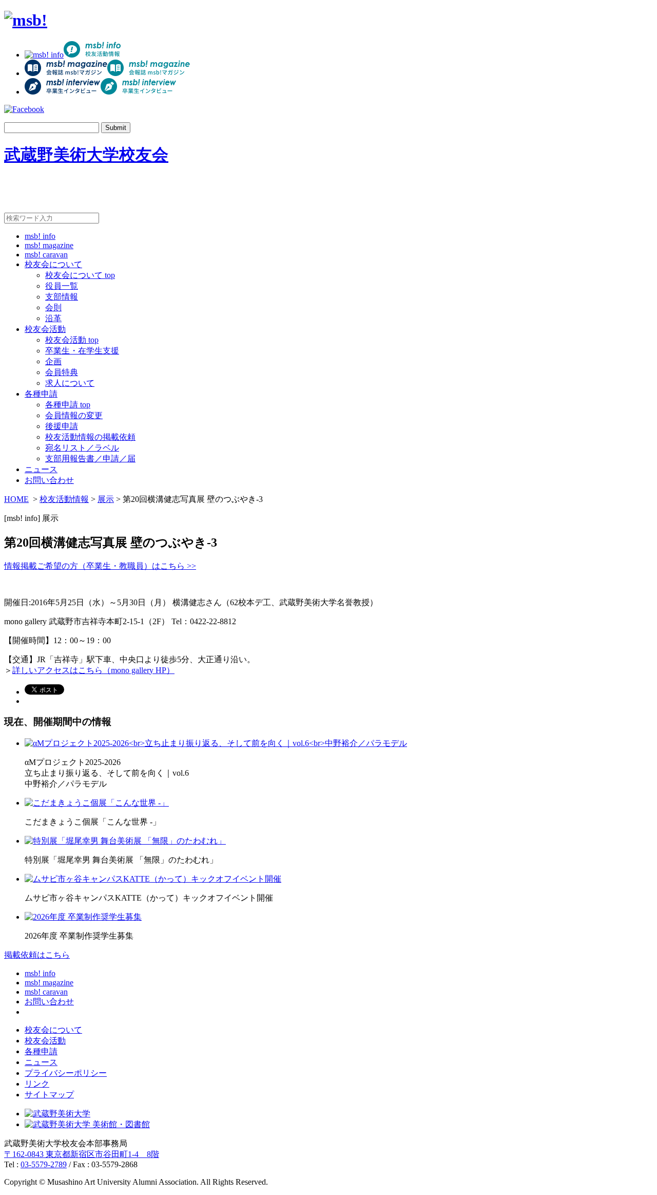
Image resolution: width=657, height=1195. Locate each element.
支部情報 (61, 296)
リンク (37, 1083)
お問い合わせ (49, 480)
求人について (69, 383)
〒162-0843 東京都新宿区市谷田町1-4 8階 (81, 1154)
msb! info (40, 236)
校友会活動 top (72, 339)
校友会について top (80, 275)
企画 (53, 361)
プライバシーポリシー (66, 1073)
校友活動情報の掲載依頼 (90, 437)
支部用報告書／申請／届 (90, 458)
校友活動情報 (64, 499)
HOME (16, 499)
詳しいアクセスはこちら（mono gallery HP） (93, 670)
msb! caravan (46, 254)
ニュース (41, 469)
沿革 (53, 318)
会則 (53, 307)
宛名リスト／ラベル (82, 447)
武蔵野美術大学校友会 (86, 154)
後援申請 (61, 426)
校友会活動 (45, 329)
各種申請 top (67, 404)
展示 (106, 499)
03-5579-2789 (44, 1164)
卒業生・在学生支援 (82, 350)
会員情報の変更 (74, 415)
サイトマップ (49, 1094)
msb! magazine (49, 245)
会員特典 (61, 372)
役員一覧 (61, 286)
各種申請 (41, 393)
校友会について (53, 264)
